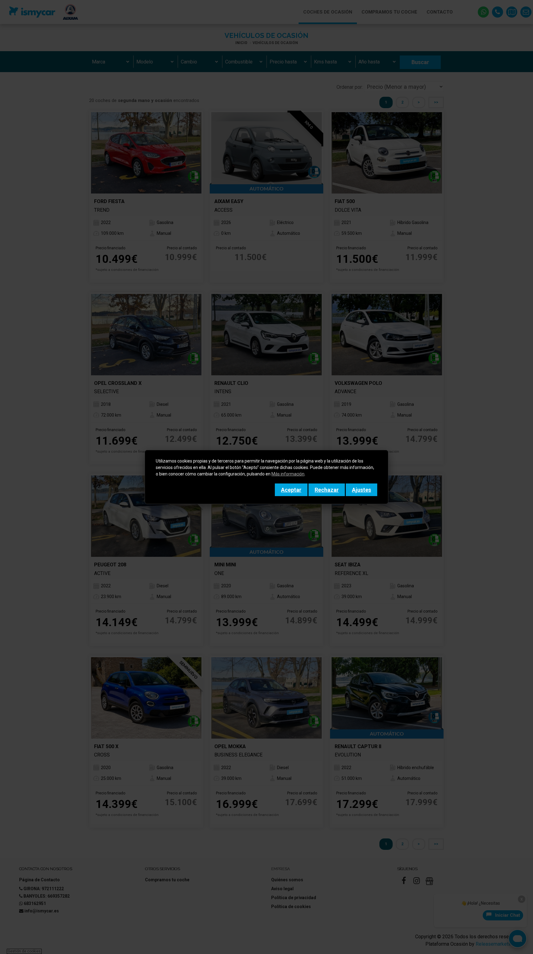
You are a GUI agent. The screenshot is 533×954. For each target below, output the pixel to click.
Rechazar (327, 490)
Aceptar (291, 490)
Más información (287, 473)
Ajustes (361, 490)
